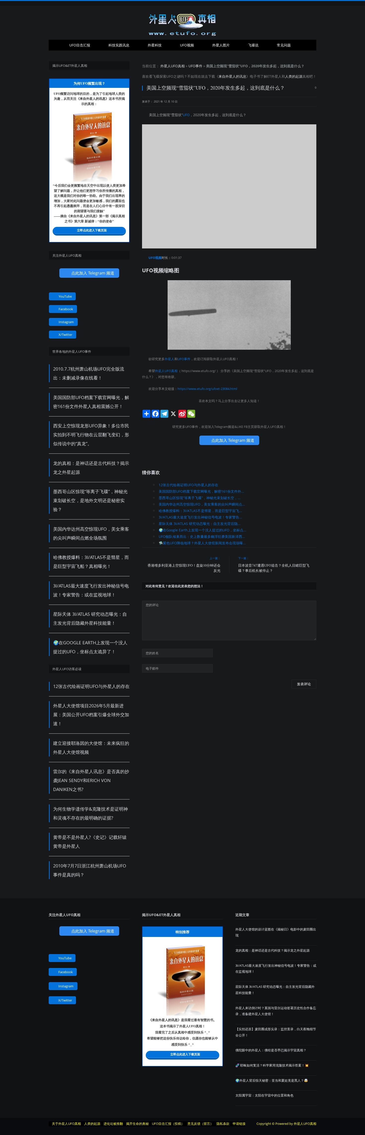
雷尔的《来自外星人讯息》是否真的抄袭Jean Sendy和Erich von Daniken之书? (91, 780)
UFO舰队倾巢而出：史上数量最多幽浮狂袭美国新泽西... (202, 536)
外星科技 (155, 45)
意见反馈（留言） (200, 1123)
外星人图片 (221, 45)
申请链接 (239, 1123)
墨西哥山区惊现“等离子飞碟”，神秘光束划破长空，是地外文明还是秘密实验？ (90, 500)
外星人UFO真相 (172, 66)
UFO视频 (187, 45)
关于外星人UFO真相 (66, 1123)
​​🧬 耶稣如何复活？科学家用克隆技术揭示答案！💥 (272, 1065)
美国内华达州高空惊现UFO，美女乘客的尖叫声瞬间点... (202, 504)
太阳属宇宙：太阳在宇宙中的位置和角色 (264, 1095)
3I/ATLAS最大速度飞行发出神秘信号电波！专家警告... (200, 517)
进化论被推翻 (113, 1123)
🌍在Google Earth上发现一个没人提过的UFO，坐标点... (202, 530)
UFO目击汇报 (79, 45)
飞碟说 (253, 45)
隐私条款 (223, 1123)
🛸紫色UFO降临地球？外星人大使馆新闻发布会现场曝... (202, 543)
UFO (169, 76)
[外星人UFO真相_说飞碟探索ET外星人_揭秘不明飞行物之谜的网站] (182, 23)
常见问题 (284, 45)
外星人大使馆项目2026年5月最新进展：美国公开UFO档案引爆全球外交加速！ (91, 714)
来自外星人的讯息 (232, 76)
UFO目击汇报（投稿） (168, 1123)
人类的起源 (293, 76)
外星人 (276, 76)
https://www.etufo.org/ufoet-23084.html (207, 388)
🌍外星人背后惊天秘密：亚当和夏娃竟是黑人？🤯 (271, 1080)
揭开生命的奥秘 (137, 1123)
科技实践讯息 (119, 45)
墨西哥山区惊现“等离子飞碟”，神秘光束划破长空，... (200, 497)
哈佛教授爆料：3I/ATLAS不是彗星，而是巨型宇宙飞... (200, 510)
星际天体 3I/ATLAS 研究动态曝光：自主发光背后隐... (200, 523)
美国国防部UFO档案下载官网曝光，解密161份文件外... (201, 491)
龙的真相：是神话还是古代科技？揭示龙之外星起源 (272, 950)
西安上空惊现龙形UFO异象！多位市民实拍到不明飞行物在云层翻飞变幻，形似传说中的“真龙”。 (91, 435)
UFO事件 (195, 66)
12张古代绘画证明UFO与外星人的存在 (188, 484)
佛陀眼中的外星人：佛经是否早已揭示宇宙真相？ (270, 1050)
